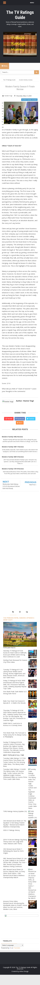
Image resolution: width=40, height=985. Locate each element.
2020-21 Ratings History (11, 830)
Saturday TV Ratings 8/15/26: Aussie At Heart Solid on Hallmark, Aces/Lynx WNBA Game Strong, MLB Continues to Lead (15, 654)
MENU (32, 3)
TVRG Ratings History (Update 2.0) (15, 811)
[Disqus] (20, 523)
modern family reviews (29, 100)
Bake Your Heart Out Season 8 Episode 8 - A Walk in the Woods (14, 702)
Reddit (9, 419)
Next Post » (32, 485)
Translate (17, 948)
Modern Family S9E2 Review (12, 437)
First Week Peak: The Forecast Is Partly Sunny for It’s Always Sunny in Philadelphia (14, 735)
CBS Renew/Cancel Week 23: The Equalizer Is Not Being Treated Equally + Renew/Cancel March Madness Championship (14, 824)
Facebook (20, 419)
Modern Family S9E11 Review (13, 447)
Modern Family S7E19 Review (13, 469)
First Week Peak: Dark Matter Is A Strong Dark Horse (14, 693)
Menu (5, 66)
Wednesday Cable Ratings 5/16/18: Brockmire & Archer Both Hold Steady (11, 486)
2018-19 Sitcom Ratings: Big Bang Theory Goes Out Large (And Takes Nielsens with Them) (15, 842)
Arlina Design (23, 971)
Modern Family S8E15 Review (13, 457)
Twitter (31, 419)
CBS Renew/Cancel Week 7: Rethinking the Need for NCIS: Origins (13, 851)
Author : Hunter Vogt (25, 401)
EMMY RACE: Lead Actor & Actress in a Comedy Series (12, 724)
